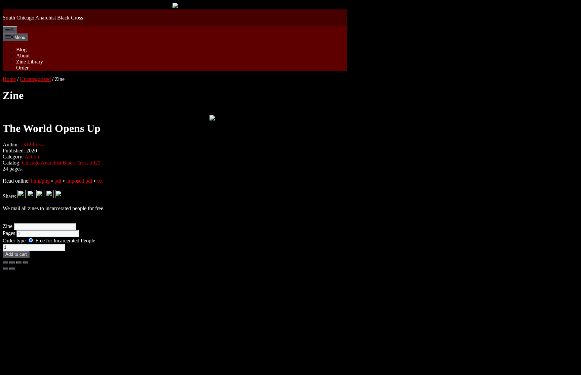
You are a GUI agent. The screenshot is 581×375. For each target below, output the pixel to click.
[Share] (19, 263)
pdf (58, 181)
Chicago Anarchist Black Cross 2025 (61, 163)
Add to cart (16, 254)
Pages (9, 233)
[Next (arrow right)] (12, 269)
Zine (8, 226)
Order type (15, 240)
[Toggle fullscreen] (12, 263)
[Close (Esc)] (25, 263)
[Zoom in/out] (5, 263)
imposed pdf (79, 181)
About (23, 55)
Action (32, 156)
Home (9, 79)
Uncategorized (35, 79)
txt (100, 181)
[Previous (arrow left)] (5, 269)
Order (22, 68)
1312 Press (32, 144)
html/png (40, 181)
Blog (21, 49)
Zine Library (29, 61)
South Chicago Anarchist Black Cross (43, 17)
